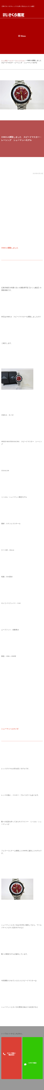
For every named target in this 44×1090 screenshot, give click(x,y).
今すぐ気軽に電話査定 (11, 1054)
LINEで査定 (33, 1063)
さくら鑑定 (4, 60)
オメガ (11, 60)
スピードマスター (20, 60)
